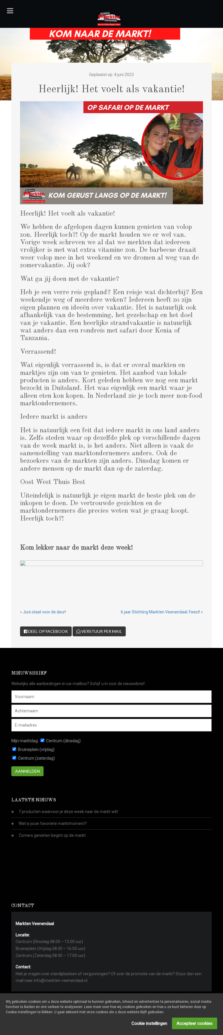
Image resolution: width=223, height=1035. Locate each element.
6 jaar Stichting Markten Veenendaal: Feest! (160, 612)
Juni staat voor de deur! (44, 612)
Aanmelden (27, 771)
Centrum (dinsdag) (63, 740)
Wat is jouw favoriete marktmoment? (53, 823)
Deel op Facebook (47, 631)
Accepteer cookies (195, 1023)
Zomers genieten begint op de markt (52, 835)
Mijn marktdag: (25, 740)
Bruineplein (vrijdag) (36, 749)
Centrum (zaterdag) (36, 758)
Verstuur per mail (101, 631)
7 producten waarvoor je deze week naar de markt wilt (68, 811)
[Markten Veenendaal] (109, 17)
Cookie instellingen (149, 1023)
